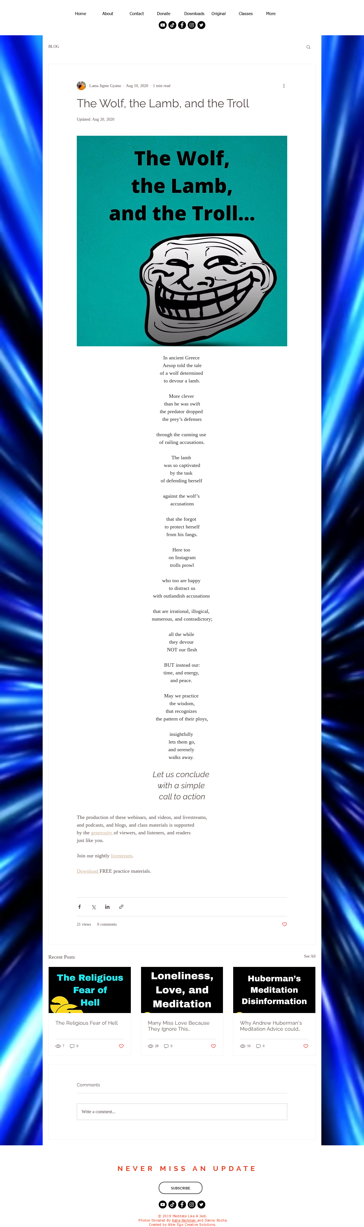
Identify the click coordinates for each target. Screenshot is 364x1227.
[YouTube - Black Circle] (163, 25)
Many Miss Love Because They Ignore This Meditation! (179, 1026)
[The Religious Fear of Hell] (90, 990)
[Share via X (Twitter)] (93, 906)
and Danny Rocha (212, 1220)
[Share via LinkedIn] (107, 906)
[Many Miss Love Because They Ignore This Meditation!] (182, 990)
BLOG (53, 46)
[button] (308, 46)
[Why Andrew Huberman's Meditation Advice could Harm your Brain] (274, 990)
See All (310, 956)
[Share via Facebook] (79, 906)
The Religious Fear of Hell (86, 1023)
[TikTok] (172, 25)
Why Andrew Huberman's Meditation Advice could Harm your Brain (271, 1026)
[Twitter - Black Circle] (201, 25)
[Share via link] (121, 906)
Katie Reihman (184, 1220)
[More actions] (283, 85)
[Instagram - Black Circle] (192, 25)
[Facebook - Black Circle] (182, 25)
